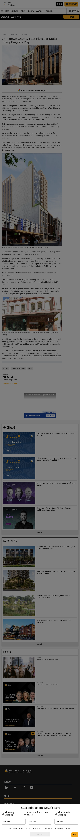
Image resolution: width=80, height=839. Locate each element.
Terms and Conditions (64, 828)
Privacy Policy (48, 828)
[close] (77, 807)
